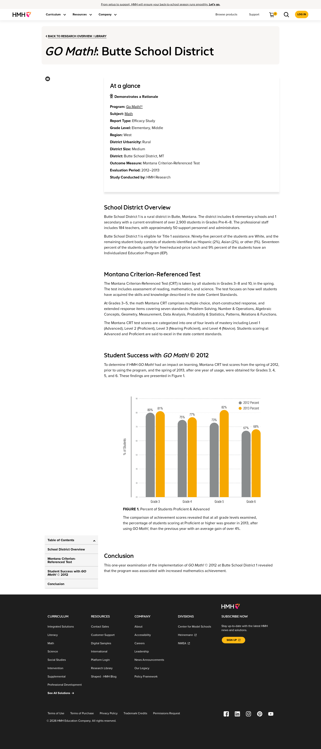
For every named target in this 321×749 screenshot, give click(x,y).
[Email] (47, 80)
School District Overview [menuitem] (66, 549)
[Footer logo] (230, 606)
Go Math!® (134, 107)
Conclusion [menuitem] (56, 584)
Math (129, 114)
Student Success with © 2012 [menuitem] (67, 573)
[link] (23, 14)
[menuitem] (23, 14)
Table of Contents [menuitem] (61, 540)
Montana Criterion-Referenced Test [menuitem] (62, 560)
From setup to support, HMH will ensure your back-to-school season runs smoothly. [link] (160, 4)
